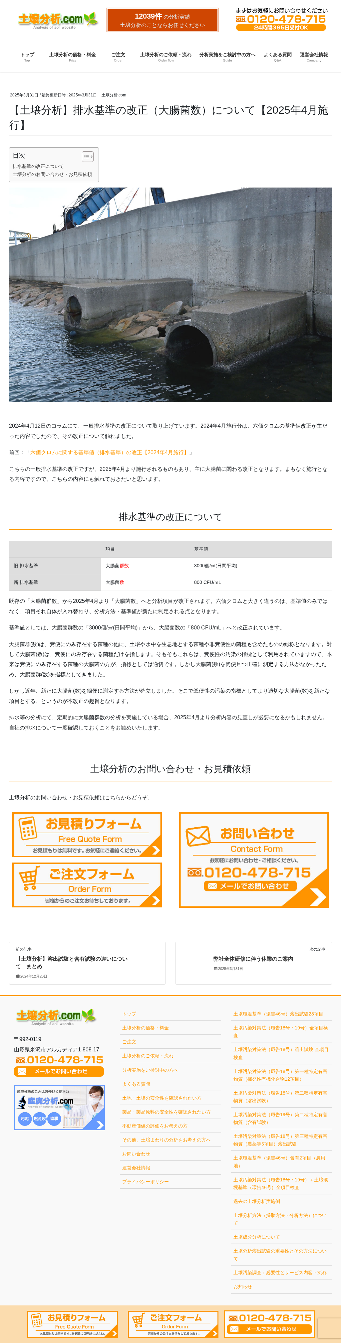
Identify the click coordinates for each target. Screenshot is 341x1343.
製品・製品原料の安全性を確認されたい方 (166, 1112)
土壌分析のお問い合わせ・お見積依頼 (52, 174)
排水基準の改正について (38, 166)
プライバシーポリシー (145, 1181)
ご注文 (129, 1041)
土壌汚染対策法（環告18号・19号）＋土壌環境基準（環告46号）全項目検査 (280, 1183)
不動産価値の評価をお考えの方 (154, 1126)
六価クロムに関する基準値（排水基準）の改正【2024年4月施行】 (109, 452)
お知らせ (242, 1286)
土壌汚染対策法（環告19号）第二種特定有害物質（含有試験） (280, 1118)
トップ (129, 1013)
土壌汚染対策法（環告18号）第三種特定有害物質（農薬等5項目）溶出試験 (280, 1140)
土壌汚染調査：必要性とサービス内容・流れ (280, 1272)
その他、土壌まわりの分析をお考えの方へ (166, 1139)
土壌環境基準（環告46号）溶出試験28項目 (278, 1013)
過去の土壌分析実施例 (256, 1201)
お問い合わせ (136, 1153)
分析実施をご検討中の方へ (150, 1070)
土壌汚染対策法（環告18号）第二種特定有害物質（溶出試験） (280, 1096)
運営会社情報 (136, 1167)
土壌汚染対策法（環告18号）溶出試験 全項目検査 (281, 1053)
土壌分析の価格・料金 (145, 1027)
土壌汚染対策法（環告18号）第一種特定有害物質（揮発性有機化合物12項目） (280, 1075)
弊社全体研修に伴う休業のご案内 (253, 959)
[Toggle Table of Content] (84, 156)
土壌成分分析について (256, 1237)
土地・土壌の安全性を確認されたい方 (161, 1098)
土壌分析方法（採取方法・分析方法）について (280, 1219)
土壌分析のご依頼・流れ (147, 1055)
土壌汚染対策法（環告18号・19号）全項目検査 (280, 1031)
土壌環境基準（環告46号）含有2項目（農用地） (279, 1161)
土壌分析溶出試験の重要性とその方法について (280, 1254)
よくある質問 (136, 1084)
